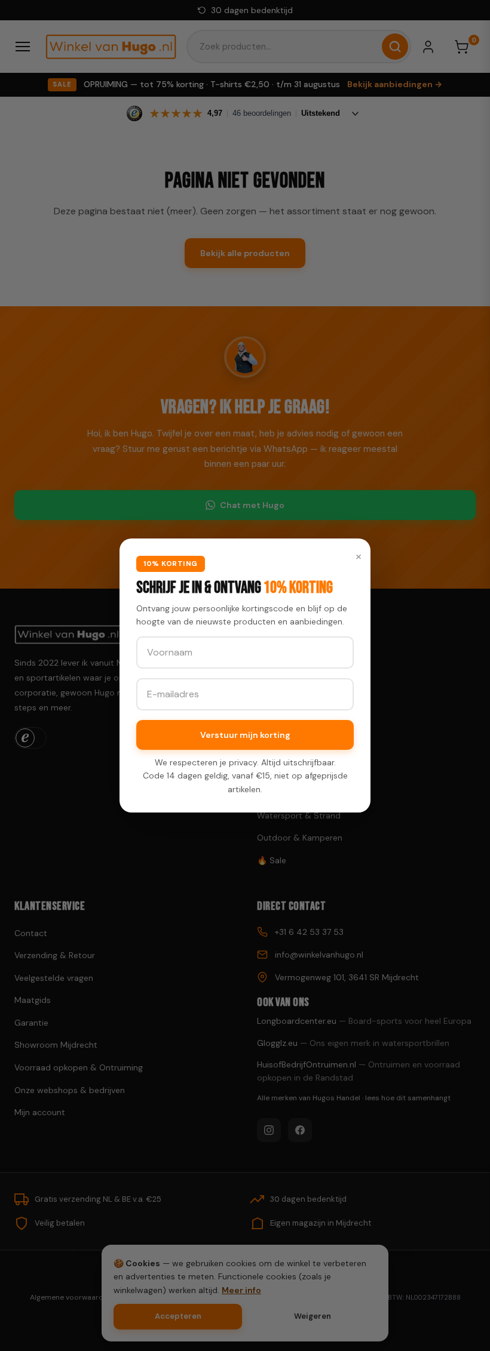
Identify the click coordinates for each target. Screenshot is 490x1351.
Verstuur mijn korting (245, 735)
